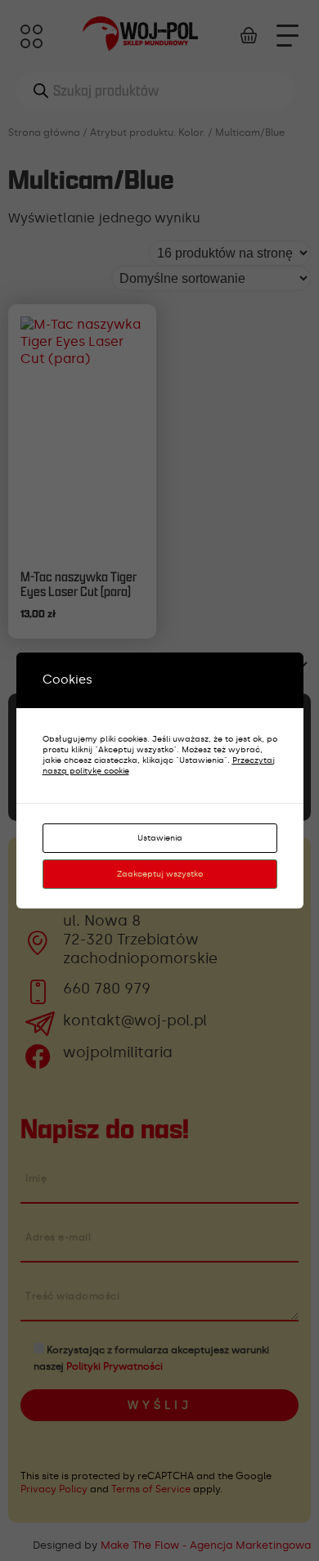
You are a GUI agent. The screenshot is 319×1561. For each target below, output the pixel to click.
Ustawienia (159, 838)
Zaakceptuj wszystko (160, 874)
